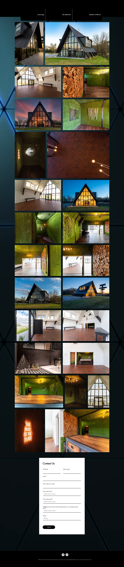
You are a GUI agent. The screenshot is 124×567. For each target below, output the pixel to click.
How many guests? (48, 499)
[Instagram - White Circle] (67, 554)
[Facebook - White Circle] (63, 554)
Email (44, 476)
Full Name (45, 469)
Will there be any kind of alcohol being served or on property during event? (60, 507)
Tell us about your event (49, 483)
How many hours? (47, 491)
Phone (44, 515)
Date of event (66, 469)
